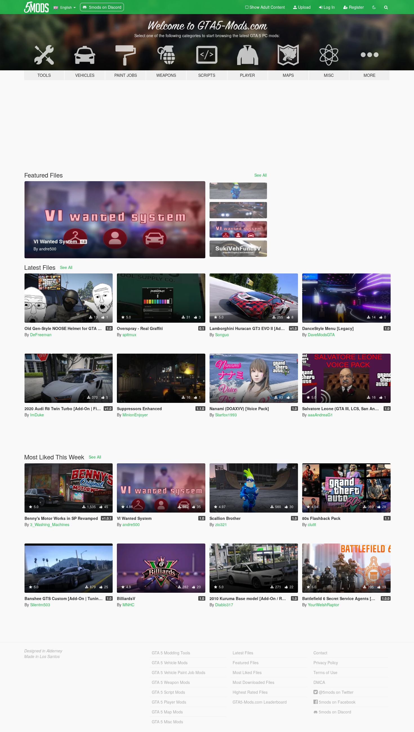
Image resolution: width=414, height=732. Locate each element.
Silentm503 (40, 604)
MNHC (128, 604)
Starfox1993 (226, 414)
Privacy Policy (325, 662)
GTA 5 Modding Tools (171, 652)
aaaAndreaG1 (320, 414)
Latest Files (243, 652)
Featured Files (246, 662)
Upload (304, 7)
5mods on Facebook (336, 702)
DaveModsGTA (321, 334)
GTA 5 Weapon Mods (171, 682)
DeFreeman (41, 334)
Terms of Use (325, 672)
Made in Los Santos (42, 656)
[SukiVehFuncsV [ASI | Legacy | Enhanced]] (238, 249)
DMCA (319, 682)
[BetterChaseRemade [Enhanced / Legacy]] (238, 210)
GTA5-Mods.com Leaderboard (260, 702)
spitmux (129, 334)
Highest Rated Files (250, 692)
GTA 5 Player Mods (169, 702)
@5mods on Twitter (335, 692)
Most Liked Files (247, 672)
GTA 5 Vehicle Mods (170, 662)
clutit (312, 524)
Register (356, 7)
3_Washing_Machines (49, 524)
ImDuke (37, 414)
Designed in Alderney (43, 651)
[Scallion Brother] (238, 191)
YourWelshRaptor (323, 604)
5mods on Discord (334, 712)
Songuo (222, 334)
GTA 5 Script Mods (168, 692)
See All (260, 175)
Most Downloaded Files (253, 682)
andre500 (131, 524)
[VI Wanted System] (238, 229)
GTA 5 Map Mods (167, 712)
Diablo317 (224, 604)
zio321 (221, 524)
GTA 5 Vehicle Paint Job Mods (178, 672)
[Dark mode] (374, 7)
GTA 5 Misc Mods (167, 721)
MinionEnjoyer (135, 414)
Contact (320, 652)
